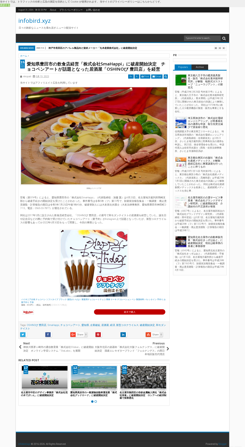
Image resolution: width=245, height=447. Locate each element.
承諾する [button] (5, 5)
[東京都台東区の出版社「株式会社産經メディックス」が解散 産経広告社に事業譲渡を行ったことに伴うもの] (181, 162)
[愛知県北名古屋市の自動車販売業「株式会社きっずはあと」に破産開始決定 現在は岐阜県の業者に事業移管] (181, 241)
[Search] (224, 38)
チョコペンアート (70, 325)
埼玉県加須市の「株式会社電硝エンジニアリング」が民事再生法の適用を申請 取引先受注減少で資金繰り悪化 (205, 123)
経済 (112, 325)
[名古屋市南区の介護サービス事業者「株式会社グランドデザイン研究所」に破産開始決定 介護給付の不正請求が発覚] (181, 202)
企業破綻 (95, 325)
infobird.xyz (34, 20)
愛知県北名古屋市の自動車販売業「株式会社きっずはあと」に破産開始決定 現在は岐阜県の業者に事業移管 (205, 242)
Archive (200, 67)
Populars (183, 67)
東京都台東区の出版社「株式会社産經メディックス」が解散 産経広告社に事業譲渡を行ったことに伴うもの (205, 162)
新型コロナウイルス (127, 325)
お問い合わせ (93, 9)
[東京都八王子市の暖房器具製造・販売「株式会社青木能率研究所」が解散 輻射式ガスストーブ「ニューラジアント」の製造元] (181, 80)
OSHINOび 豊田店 (36, 325)
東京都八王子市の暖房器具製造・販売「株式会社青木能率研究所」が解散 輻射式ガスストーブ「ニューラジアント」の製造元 (205, 81)
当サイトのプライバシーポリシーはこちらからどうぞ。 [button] (131, 1)
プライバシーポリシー (71, 9)
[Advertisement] (154, 22)
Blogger (222, 444)
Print (146, 76)
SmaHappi (53, 325)
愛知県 (85, 325)
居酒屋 (105, 325)
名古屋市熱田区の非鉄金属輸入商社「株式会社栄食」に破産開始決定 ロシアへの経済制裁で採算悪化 (143, 395)
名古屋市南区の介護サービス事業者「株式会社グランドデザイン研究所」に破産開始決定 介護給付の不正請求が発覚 (205, 202)
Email (158, 76)
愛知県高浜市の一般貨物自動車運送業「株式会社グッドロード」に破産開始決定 (93, 394)
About (53, 9)
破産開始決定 (147, 325)
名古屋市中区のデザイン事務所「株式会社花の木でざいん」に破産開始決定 (44, 394)
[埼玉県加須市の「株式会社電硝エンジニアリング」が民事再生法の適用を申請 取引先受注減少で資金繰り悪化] (181, 122)
